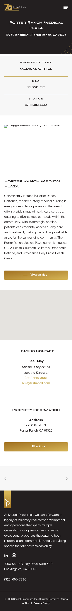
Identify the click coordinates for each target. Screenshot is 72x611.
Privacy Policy (42, 603)
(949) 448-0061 (36, 378)
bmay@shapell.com (36, 383)
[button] (66, 7)
